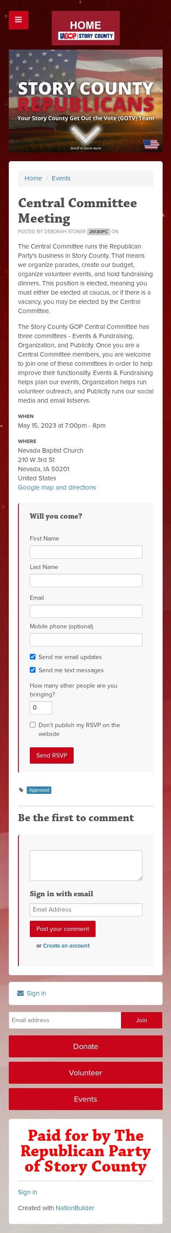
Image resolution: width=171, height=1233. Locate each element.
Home (33, 178)
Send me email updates (70, 657)
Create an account (66, 945)
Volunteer (85, 1073)
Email (37, 598)
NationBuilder (75, 1208)
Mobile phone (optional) (61, 626)
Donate (85, 1046)
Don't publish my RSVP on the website (79, 729)
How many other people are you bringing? (74, 690)
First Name (44, 538)
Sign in (35, 993)
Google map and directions (57, 487)
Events (61, 178)
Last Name (44, 567)
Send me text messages (71, 670)
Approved (39, 790)
